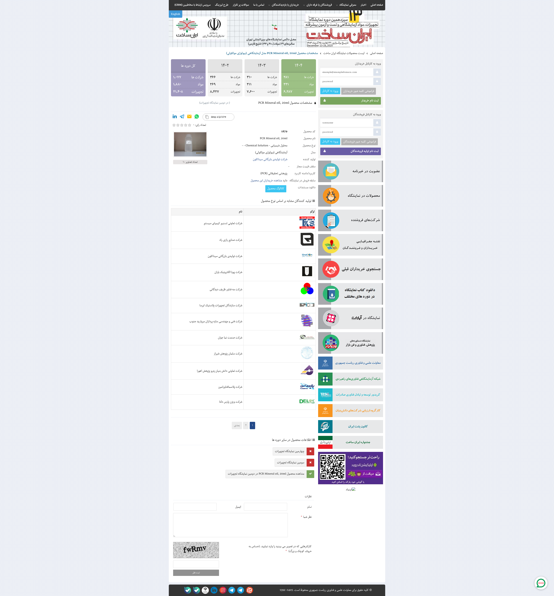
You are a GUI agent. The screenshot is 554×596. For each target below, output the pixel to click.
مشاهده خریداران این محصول (266, 180)
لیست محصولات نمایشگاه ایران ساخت (343, 53)
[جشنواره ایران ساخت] (350, 443)
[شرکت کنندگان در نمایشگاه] (350, 221)
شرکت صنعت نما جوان (230, 337)
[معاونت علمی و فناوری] (350, 364)
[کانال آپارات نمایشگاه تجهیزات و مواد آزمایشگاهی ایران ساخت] (350, 319)
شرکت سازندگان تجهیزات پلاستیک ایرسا (221, 305)
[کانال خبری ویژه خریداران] (231, 590)
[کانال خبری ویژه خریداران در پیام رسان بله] (195, 590)
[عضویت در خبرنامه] (350, 172)
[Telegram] (182, 117)
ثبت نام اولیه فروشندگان (365, 151)
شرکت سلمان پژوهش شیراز (228, 353)
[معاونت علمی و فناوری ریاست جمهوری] (204, 590)
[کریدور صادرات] (350, 395)
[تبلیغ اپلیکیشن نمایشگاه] (350, 469)
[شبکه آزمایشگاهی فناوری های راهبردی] (350, 380)
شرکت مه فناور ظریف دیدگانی (226, 289)
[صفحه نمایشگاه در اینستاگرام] (222, 590)
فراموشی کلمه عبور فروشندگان (359, 141)
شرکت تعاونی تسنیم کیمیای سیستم (223, 223)
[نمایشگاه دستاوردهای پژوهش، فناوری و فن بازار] (350, 343)
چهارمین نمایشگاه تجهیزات (289, 451)
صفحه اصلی (376, 53)
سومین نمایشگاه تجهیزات (290, 462)
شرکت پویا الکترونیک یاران (228, 272)
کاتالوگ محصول (275, 188)
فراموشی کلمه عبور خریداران (358, 91)
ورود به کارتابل (330, 90)
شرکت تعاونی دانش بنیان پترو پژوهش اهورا (219, 371)
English (175, 14)
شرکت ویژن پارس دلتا (230, 402)
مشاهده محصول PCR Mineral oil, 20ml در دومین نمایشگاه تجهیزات (266, 474)
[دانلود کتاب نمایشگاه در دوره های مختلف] (350, 294)
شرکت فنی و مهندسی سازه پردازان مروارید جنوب (215, 321)
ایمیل (238, 507)
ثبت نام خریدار (370, 100)
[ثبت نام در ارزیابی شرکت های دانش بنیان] (350, 411)
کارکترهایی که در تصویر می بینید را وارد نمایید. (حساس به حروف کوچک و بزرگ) (280, 549)
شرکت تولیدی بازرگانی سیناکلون (270, 159)
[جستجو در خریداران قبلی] (350, 270)
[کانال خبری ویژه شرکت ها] (239, 590)
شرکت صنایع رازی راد (230, 240)
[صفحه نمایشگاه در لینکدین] (213, 590)
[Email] (189, 117)
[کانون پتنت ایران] (350, 427)
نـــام (309, 507)
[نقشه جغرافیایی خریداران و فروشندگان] (350, 245)
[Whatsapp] (196, 117)
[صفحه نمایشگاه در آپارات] (248, 590)
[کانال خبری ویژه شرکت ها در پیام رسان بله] (186, 590)
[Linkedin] (174, 117)
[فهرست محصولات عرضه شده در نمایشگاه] (350, 196)
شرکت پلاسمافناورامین (230, 387)
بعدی (237, 425)
